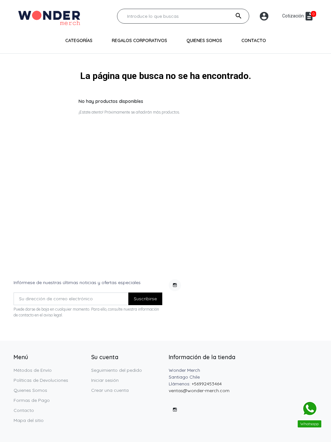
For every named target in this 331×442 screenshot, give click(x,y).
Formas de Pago (32, 400)
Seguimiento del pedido (116, 370)
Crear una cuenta (110, 390)
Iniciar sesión (105, 380)
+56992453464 (207, 384)
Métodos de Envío (33, 370)
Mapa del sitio (29, 420)
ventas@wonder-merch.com (199, 390)
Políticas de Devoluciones (41, 380)
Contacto (24, 410)
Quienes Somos (30, 390)
